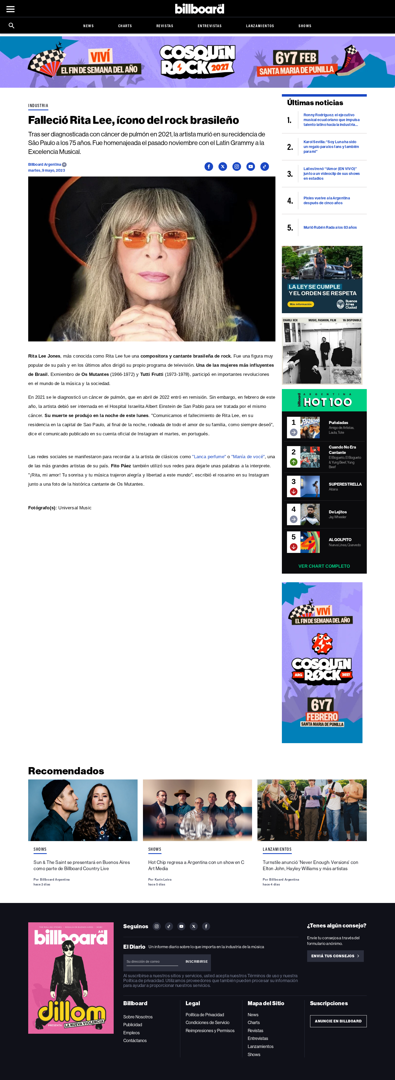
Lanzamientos (260, 25)
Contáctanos (135, 1040)
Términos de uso (263, 975)
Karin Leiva (163, 879)
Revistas (165, 25)
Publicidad (132, 1024)
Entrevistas (210, 25)
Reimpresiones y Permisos (210, 1030)
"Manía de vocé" (248, 456)
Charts (125, 25)
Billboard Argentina (45, 164)
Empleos (131, 1032)
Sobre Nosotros (138, 1016)
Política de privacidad (143, 980)
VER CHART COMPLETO (324, 566)
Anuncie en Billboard (338, 1021)
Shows (305, 25)
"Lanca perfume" (209, 456)
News (88, 25)
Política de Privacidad (205, 1014)
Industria (38, 105)
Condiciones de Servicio (207, 1022)
